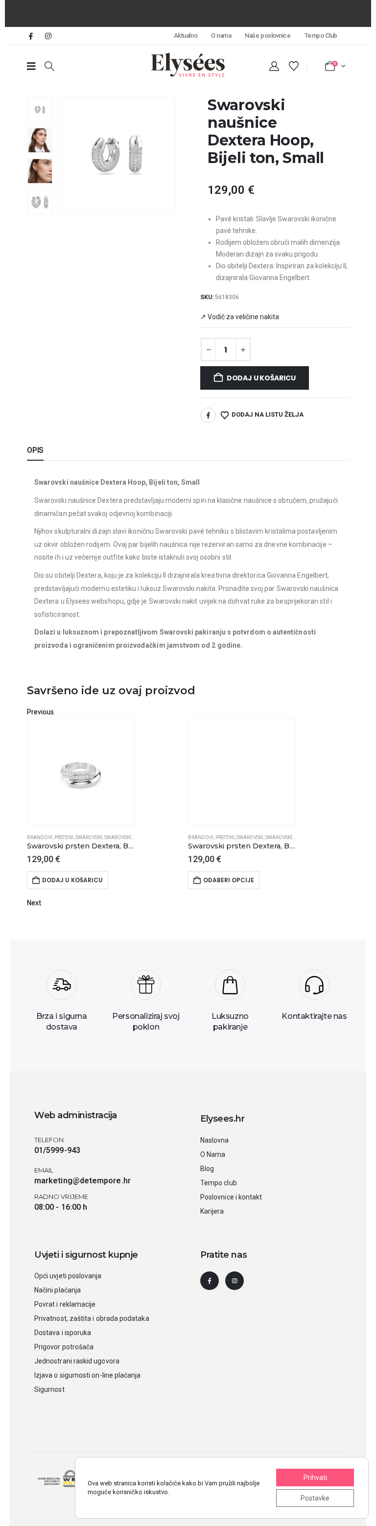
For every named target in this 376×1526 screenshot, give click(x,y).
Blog (207, 1169)
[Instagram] (48, 36)
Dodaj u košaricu (261, 378)
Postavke (315, 1498)
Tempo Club (321, 35)
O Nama (212, 1154)
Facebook (208, 415)
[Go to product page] (80, 771)
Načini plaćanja (57, 1290)
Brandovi (39, 837)
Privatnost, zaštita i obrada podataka (91, 1318)
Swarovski (88, 837)
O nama (221, 35)
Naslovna (214, 1140)
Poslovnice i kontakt (231, 1197)
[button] (49, 66)
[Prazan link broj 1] (31, 66)
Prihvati (315, 1477)
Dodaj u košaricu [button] (72, 880)
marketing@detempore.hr (82, 1180)
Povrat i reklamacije (64, 1304)
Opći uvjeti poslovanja (68, 1276)
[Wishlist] (294, 66)
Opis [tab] (35, 450)
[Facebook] (31, 36)
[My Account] (274, 66)
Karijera (212, 1211)
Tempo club (218, 1183)
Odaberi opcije (228, 880)
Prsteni (63, 837)
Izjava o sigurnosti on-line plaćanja (87, 1375)
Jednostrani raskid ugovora (76, 1361)
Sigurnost (49, 1389)
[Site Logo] (188, 65)
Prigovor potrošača (64, 1347)
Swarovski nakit (125, 837)
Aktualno (185, 35)
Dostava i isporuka (62, 1333)
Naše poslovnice (267, 35)
